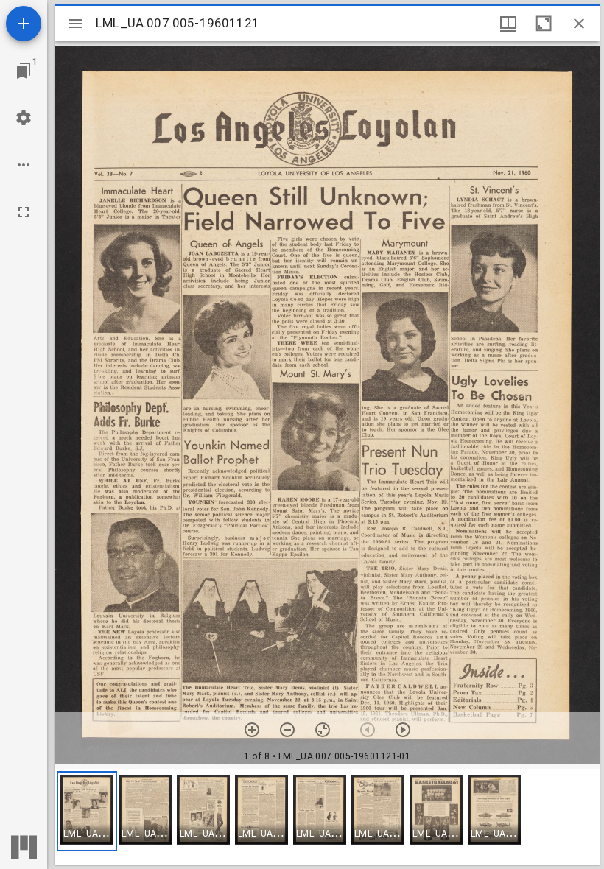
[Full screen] (23, 212)
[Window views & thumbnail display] (508, 23)
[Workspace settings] (23, 118)
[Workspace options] (23, 165)
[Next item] (403, 729)
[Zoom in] (252, 729)
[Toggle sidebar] (75, 23)
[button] (86, 811)
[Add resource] (23, 23)
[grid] (327, 817)
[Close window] (579, 23)
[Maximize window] (543, 23)
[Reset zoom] (322, 729)
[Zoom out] (287, 729)
